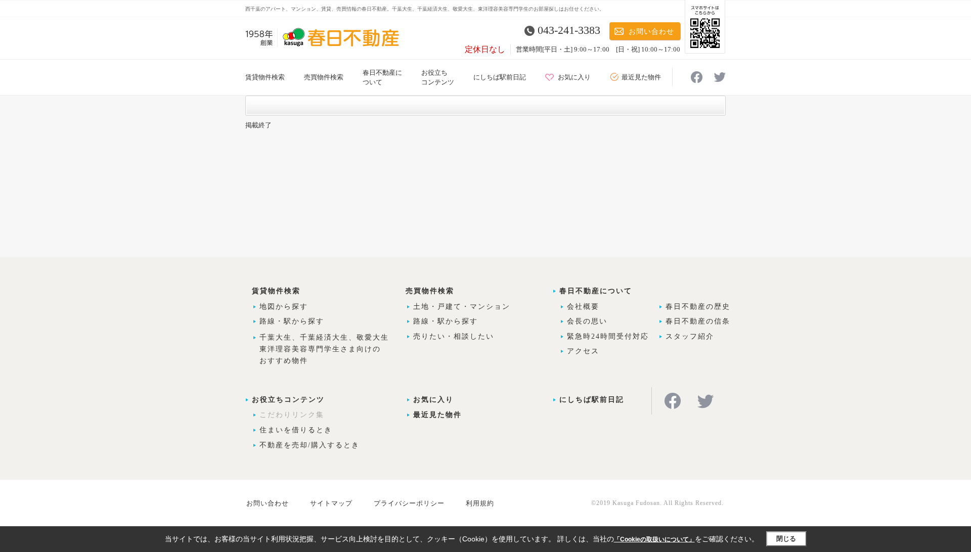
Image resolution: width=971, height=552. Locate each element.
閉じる (786, 538)
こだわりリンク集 (291, 415)
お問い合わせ (651, 31)
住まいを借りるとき (295, 430)
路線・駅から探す (291, 321)
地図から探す (283, 306)
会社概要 (583, 306)
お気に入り (574, 77)
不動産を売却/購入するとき (309, 445)
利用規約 (480, 503)
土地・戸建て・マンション (461, 306)
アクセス (583, 351)
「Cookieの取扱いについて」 (654, 539)
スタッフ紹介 (690, 336)
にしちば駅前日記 (499, 77)
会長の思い (587, 321)
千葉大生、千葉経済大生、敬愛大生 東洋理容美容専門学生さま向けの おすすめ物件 (324, 349)
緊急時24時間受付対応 (608, 336)
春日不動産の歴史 (698, 306)
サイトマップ (331, 503)
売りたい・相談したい (453, 336)
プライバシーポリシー (409, 503)
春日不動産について (595, 291)
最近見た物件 (641, 77)
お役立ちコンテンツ (288, 399)
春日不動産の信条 (698, 321)
